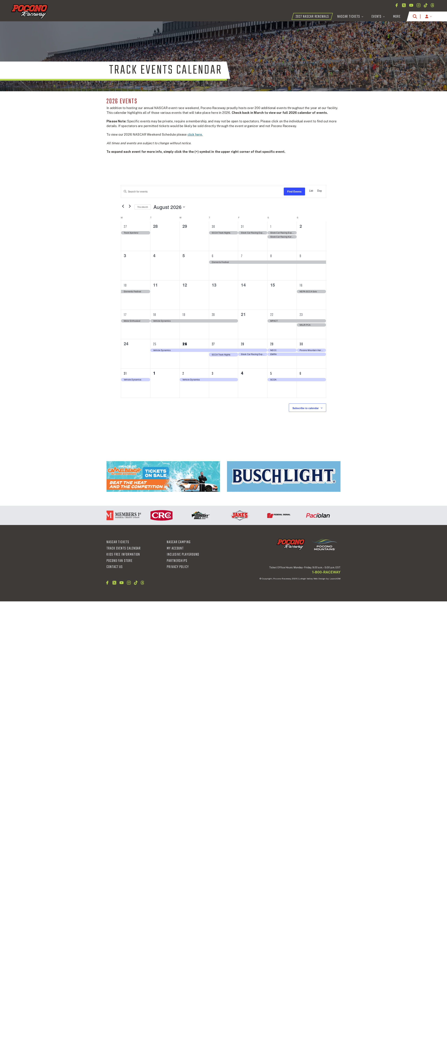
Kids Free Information (123, 555)
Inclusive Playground (183, 555)
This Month (142, 206)
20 (213, 315)
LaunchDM (335, 578)
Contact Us (115, 567)
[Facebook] (396, 5)
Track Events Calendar (124, 548)
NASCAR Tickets (118, 542)
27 (125, 227)
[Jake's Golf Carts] (217, 515)
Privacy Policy (178, 567)
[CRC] (138, 515)
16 (301, 285)
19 (183, 315)
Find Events (294, 191)
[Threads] (432, 5)
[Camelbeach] (163, 476)
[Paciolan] (295, 515)
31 (242, 227)
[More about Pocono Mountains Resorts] (324, 544)
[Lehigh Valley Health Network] (334, 515)
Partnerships (177, 561)
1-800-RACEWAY (326, 572)
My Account (175, 548)
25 (154, 344)
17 (125, 315)
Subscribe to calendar (305, 408)
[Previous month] (123, 206)
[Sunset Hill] (177, 515)
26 (184, 344)
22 (271, 315)
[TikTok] (425, 5)
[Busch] (283, 476)
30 (213, 227)
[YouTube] (411, 5)
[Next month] (130, 206)
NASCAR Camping (179, 542)
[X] (404, 5)
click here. (195, 134)
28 (242, 344)
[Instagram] (418, 5)
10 (125, 285)
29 (272, 344)
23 (301, 315)
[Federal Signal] (256, 515)
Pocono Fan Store (120, 561)
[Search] (415, 16)
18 (154, 315)
